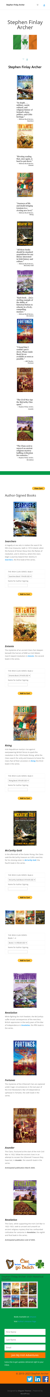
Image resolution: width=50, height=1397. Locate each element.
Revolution (11, 1012)
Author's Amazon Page (27, 1321)
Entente (9, 646)
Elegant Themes (24, 1391)
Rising (8, 745)
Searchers (10, 541)
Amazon (33, 1317)
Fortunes (10, 1080)
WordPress (25, 1393)
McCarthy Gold (13, 850)
